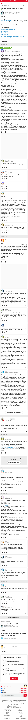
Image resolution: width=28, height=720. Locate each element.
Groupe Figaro (24, 703)
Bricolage (4, 692)
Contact (24, 700)
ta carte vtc (15, 64)
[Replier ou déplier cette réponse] (27, 45)
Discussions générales (12, 3)
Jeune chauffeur (4, 34)
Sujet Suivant (23, 5)
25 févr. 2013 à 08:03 (8, 291)
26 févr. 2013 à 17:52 (8, 420)
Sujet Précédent (5, 5)
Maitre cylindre (4, 31)
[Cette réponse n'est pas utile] (6, 132)
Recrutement (14, 701)
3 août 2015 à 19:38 (8, 607)
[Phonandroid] (20, 718)
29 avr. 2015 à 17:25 (8, 557)
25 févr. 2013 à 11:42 (8, 310)
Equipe (11, 700)
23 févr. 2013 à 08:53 (8, 241)
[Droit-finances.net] (20, 713)
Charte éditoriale (16, 700)
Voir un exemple (23, 688)
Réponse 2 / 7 (4, 236)
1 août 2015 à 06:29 (8, 597)
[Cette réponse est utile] (1, 132)
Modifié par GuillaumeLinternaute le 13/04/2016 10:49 (14, 51)
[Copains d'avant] (7, 716)
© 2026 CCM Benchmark (14, 704)
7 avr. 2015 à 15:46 (8, 542)
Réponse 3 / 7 (4, 416)
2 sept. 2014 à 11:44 (8, 472)
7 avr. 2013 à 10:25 (8, 337)
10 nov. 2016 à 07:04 (8, 194)
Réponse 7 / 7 (4, 581)
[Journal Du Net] (7, 713)
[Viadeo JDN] (20, 716)
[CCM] (20, 710)
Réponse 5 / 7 (4, 468)
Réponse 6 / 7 (4, 493)
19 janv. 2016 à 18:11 (8, 184)
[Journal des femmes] (7, 710)
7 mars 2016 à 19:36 (8, 570)
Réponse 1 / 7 (4, 44)
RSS (10, 701)
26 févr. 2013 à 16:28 (8, 326)
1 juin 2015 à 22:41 (8, 586)
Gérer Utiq (12, 703)
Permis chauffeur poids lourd (7, 37)
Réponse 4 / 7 (4, 434)
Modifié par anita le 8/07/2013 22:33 (11, 372)
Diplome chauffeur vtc (6, 33)
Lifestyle (3, 688)
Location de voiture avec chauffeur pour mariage (12, 36)
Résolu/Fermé (4, 10)
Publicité (21, 700)
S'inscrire (14, 678)
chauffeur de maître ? (6, 20)
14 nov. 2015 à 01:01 (8, 172)
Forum (4, 3)
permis (6, 505)
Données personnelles (21, 701)
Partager (17, 24)
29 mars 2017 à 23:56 (13, 13)
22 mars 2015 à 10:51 (8, 498)
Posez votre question (7, 24)
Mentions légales (18, 703)
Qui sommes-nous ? (5, 700)
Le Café (19, 3)
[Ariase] (7, 718)
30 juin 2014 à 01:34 (8, 439)
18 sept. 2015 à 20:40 (9, 161)
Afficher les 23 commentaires (14, 412)
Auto (3, 690)
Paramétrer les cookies (6, 703)
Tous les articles (6, 701)
